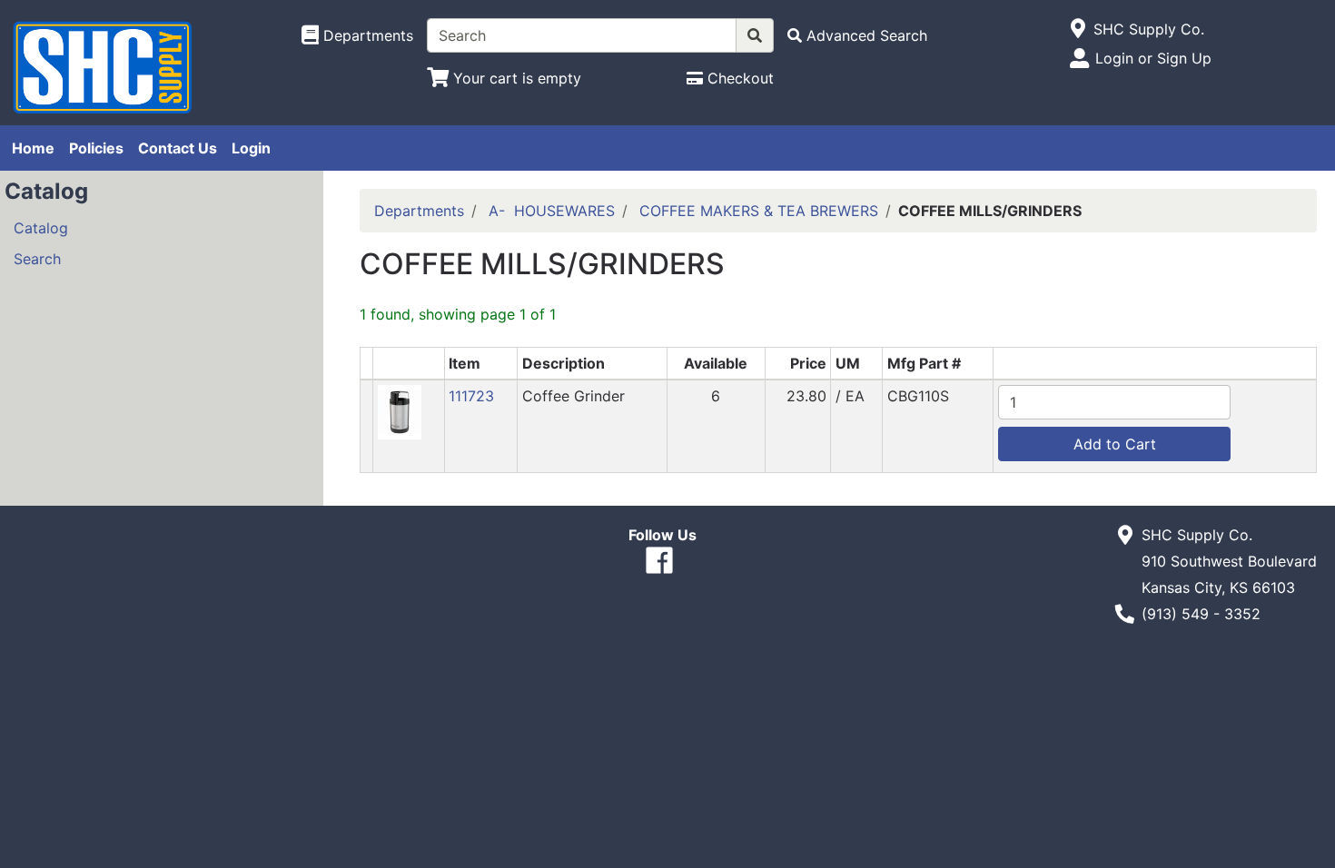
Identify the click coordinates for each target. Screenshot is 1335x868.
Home (33, 148)
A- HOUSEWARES (552, 211)
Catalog (41, 228)
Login (251, 148)
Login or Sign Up (1153, 58)
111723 (471, 396)
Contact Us (177, 148)
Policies (96, 148)
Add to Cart (1114, 444)
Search (37, 259)
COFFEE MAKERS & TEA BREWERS (758, 211)
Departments (419, 211)
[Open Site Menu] (1078, 29)
